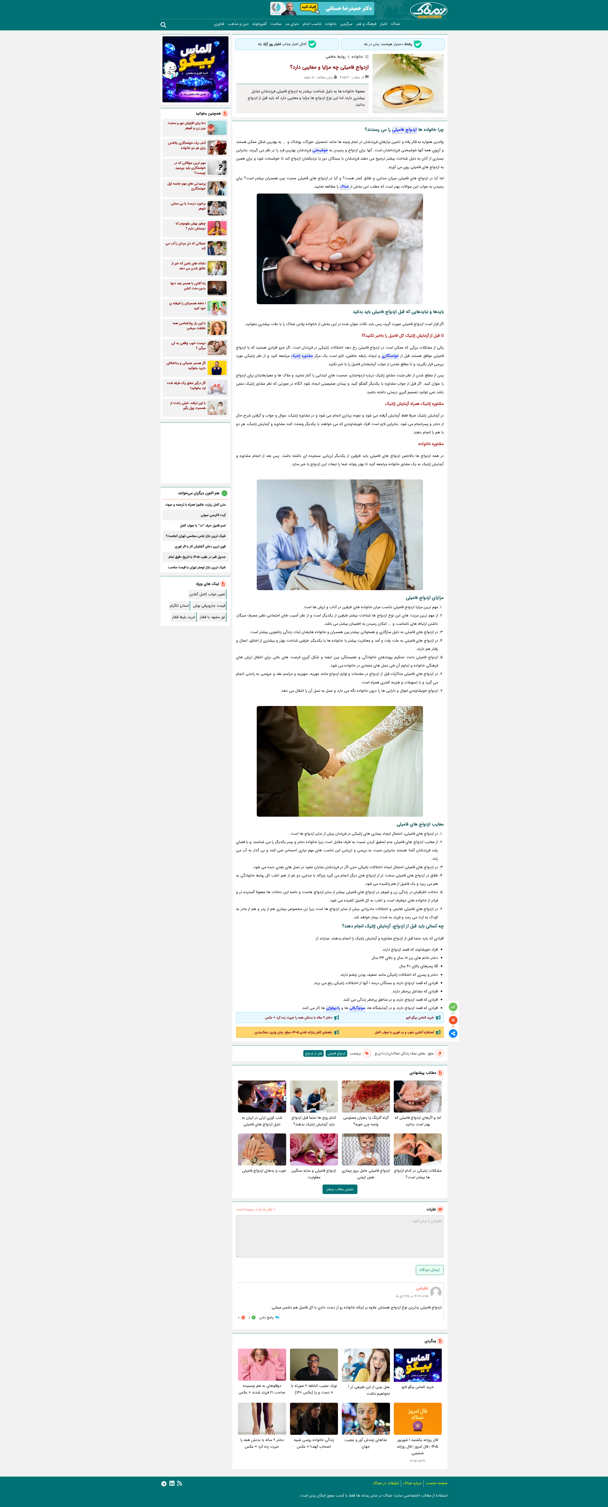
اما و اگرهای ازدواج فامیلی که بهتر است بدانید (418, 1121)
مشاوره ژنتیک (302, 356)
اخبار (383, 24)
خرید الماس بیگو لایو (420, 1017)
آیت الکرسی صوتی (213, 515)
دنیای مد (292, 24)
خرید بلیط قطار (183, 617)
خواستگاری (390, 356)
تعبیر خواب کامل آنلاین (207, 594)
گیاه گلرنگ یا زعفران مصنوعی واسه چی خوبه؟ (366, 1121)
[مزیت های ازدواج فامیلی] (340, 534)
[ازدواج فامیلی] (340, 249)
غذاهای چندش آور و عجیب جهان (365, 1443)
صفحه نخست (436, 1483)
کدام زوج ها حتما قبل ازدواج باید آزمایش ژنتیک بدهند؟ (314, 1121)
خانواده (331, 24)
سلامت (276, 24)
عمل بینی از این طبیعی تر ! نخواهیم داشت (369, 1390)
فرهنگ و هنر (366, 24)
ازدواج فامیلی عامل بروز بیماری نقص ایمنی (366, 1174)
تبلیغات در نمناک (386, 1483)
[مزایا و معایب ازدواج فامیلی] (340, 761)
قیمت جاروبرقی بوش (209, 606)
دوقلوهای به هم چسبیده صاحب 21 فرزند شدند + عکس (262, 1389)
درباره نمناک (412, 1483)
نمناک (395, 24)
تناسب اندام (312, 24)
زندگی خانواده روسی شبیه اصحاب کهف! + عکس (314, 1443)
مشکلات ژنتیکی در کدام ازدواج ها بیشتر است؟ (418, 1174)
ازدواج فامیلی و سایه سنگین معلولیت (314, 1174)
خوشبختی (320, 150)
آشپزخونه (259, 24)
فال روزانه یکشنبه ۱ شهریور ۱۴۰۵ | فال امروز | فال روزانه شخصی (417, 1446)
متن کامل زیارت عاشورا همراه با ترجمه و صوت (195, 504)
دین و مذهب (238, 24)
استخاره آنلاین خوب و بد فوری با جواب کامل (404, 1032)
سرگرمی (346, 24)
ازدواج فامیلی (404, 129)
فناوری (219, 24)
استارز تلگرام (179, 606)
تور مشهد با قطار (212, 617)
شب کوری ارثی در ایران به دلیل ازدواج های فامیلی (262, 1121)
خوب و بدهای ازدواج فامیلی (264, 1171)
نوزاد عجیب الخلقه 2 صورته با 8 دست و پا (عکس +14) (314, 1389)
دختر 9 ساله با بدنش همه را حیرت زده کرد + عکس (298, 1017)
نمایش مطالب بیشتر (340, 1189)
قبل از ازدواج (313, 1053)
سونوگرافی (357, 1008)
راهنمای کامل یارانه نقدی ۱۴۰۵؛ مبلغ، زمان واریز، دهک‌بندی (293, 1032)
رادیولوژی (333, 1008)
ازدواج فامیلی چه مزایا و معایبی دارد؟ (329, 67)
